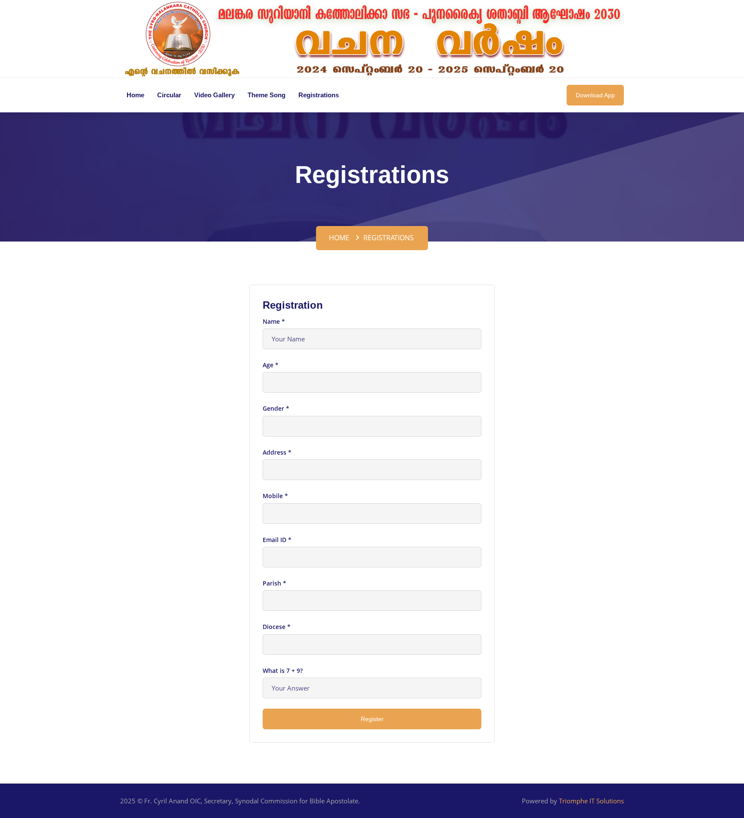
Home (339, 237)
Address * (277, 452)
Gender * (276, 408)
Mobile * (275, 496)
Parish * (274, 583)
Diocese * (277, 627)
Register (372, 719)
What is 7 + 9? (283, 670)
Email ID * (277, 540)
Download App (595, 95)
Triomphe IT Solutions (591, 800)
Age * (271, 365)
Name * (274, 321)
